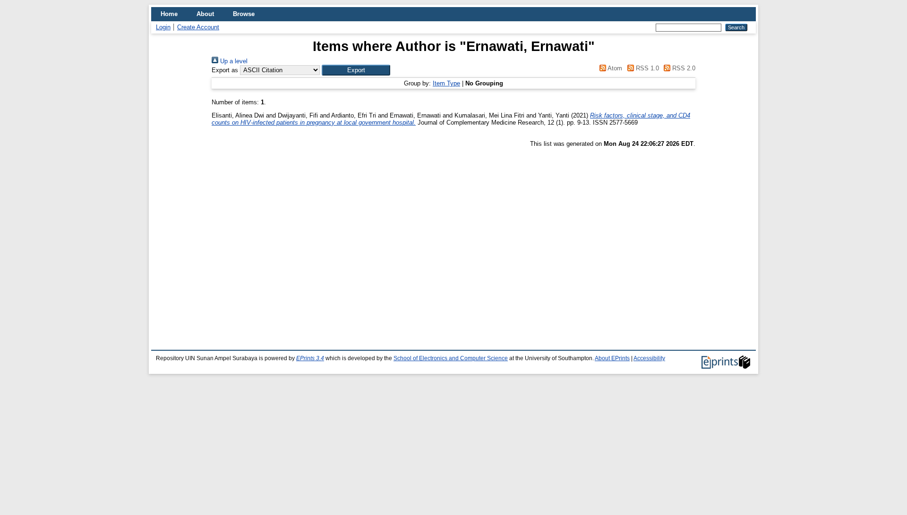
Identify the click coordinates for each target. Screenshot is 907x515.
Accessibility (649, 358)
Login (163, 27)
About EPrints (612, 358)
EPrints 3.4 (310, 358)
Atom (614, 68)
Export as (225, 70)
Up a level (233, 61)
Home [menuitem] (169, 13)
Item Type (446, 83)
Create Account (198, 27)
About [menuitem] (205, 13)
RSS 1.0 (646, 68)
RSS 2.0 (682, 68)
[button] (356, 70)
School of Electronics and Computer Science (451, 358)
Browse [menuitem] (244, 13)
